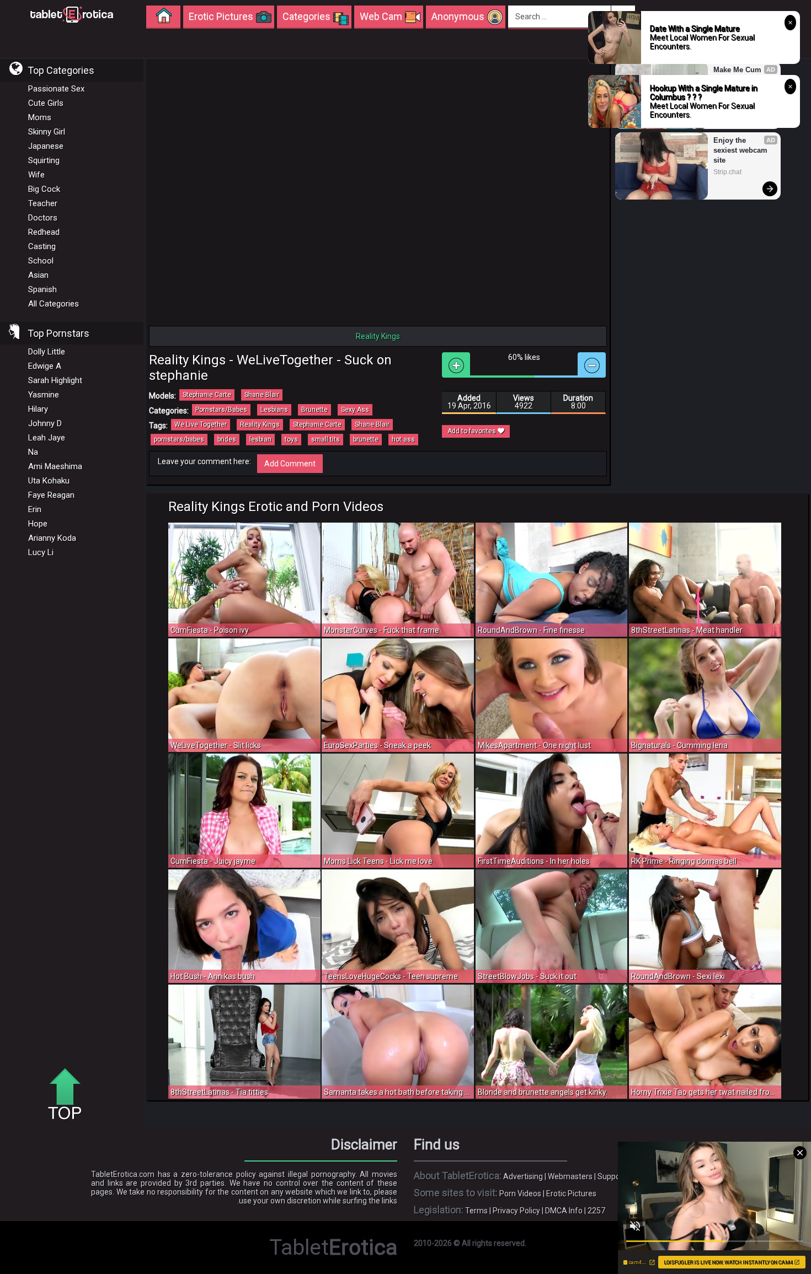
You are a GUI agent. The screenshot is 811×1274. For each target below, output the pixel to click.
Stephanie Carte (207, 395)
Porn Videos (520, 1193)
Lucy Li (41, 552)
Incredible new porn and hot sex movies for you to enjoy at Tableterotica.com (71, 14)
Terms (476, 1210)
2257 (596, 1210)
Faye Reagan (51, 495)
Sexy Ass (355, 409)
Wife (36, 175)
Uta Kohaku (49, 481)
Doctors (42, 218)
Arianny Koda (52, 538)
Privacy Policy (516, 1210)
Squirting (44, 160)
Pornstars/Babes (221, 409)
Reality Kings (260, 424)
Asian (38, 275)
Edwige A (44, 366)
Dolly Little (46, 352)
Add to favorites (472, 431)
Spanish (42, 289)
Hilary (38, 409)
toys (291, 439)
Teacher (42, 203)
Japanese (45, 146)
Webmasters (570, 1176)
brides (226, 439)
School (41, 261)
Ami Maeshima (55, 466)
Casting (42, 246)
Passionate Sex (56, 89)
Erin (34, 509)
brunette (365, 439)
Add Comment (290, 463)
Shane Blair (261, 395)
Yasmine (43, 395)
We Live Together (200, 424)
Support (611, 1176)
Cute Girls (45, 103)
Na (33, 452)
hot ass (403, 439)
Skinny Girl (46, 132)
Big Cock (44, 189)
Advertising (523, 1176)
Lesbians (274, 409)
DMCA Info (564, 1210)
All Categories (53, 304)
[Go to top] (69, 1095)
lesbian (260, 439)
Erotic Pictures (571, 1193)
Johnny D (45, 423)
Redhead (44, 232)
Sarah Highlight (55, 380)
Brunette (314, 409)
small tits (325, 439)
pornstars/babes (179, 439)
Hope (37, 524)
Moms (39, 117)
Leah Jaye (46, 438)
